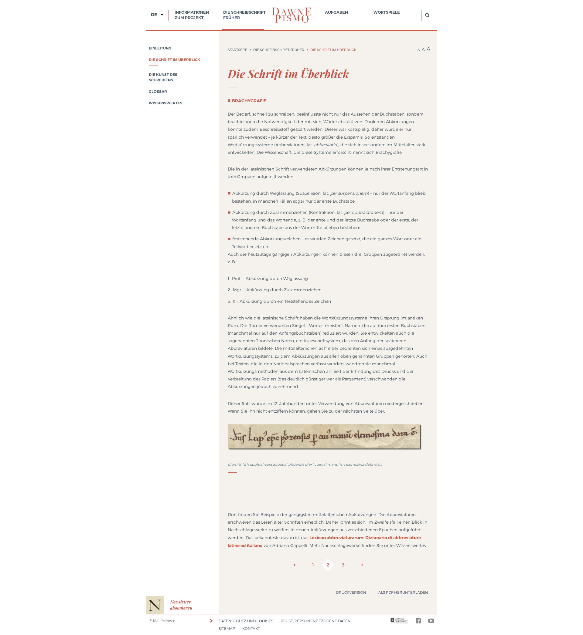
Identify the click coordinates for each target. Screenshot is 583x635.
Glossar (158, 91)
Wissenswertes (165, 103)
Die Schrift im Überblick (174, 59)
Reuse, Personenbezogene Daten (316, 621)
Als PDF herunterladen (403, 592)
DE (154, 14)
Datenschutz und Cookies (246, 621)
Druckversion (351, 592)
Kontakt (251, 628)
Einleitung (160, 48)
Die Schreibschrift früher (244, 15)
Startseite (237, 50)
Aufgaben (336, 12)
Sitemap (227, 628)
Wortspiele (386, 12)
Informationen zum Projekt (192, 15)
